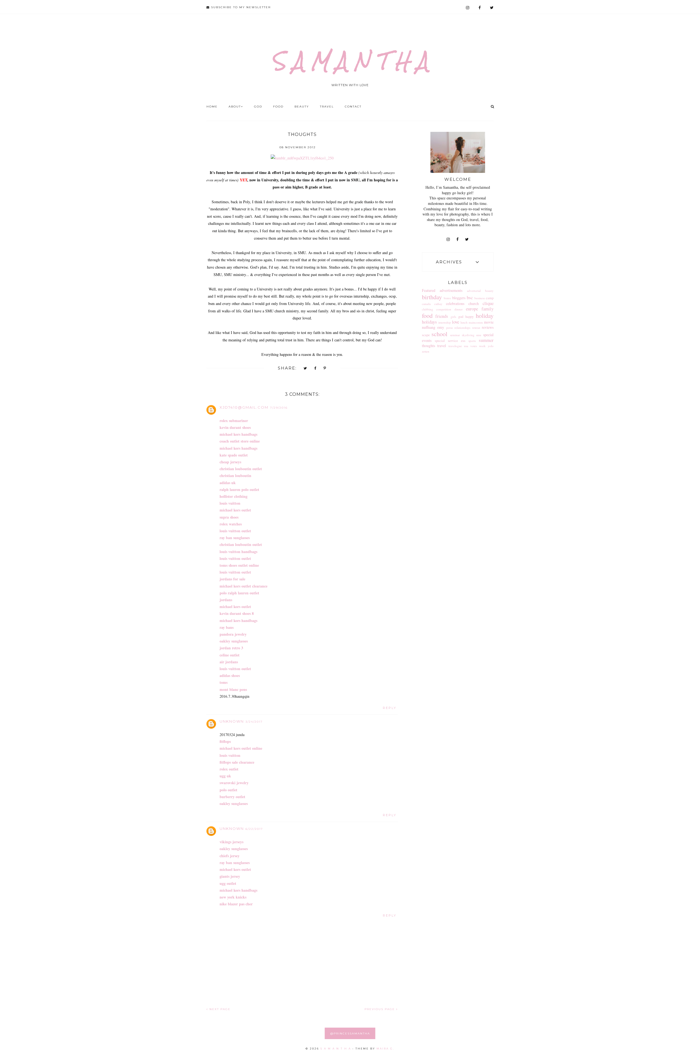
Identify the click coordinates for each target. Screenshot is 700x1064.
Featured (428, 290)
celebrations (455, 303)
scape (426, 335)
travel (441, 345)
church (473, 303)
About (235, 106)
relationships (462, 327)
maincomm (476, 322)
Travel (327, 106)
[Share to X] (305, 368)
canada (426, 304)
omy (440, 327)
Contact (353, 106)
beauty (489, 291)
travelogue (455, 346)
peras (449, 327)
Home (212, 106)
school (439, 334)
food (427, 315)
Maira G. (385, 1048)
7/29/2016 (279, 407)
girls (453, 317)
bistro (447, 298)
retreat (476, 327)
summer (486, 340)
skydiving (468, 335)
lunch (464, 322)
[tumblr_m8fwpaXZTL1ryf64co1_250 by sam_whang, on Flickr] (302, 158)
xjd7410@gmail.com (244, 407)
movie (489, 322)
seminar (455, 335)
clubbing (427, 309)
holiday (485, 315)
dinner (458, 309)
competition (443, 309)
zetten (425, 351)
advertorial (474, 291)
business (479, 298)
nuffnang (428, 327)
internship (444, 322)
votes (473, 346)
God (258, 106)
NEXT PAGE (219, 1009)
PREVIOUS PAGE (380, 1009)
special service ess (450, 340)
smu (478, 335)
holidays (429, 322)
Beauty (301, 106)
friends (441, 316)
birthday (432, 297)
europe (472, 309)
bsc (470, 297)
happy (469, 316)
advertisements (451, 290)
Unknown (232, 721)
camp (490, 298)
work (482, 346)
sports (472, 341)
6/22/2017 (254, 829)
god (460, 316)
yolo (491, 346)
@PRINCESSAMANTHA (350, 1033)
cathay (438, 304)
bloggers (458, 297)
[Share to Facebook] (315, 368)
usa (466, 346)
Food (278, 106)
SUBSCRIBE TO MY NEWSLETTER (240, 7)
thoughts (428, 345)
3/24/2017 (254, 721)
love (455, 322)
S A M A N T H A (350, 61)
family (488, 309)
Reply (389, 708)
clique (488, 303)
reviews (488, 327)
